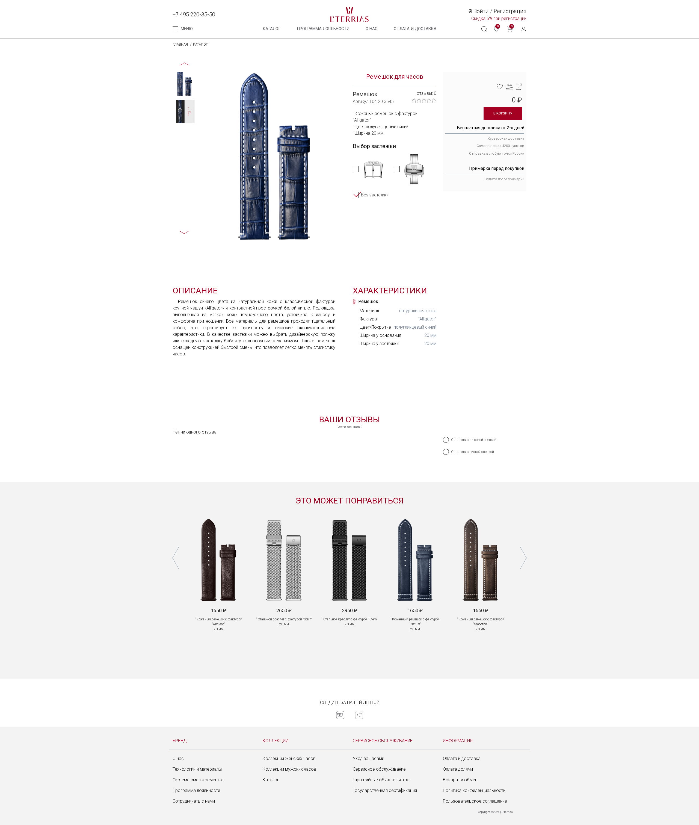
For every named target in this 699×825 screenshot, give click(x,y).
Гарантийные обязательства (381, 779)
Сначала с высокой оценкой (473, 440)
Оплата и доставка (462, 758)
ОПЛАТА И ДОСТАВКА (415, 28)
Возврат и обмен (460, 779)
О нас (372, 28)
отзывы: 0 (426, 93)
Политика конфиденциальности (474, 790)
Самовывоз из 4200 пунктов (500, 146)
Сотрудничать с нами (194, 801)
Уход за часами (368, 758)
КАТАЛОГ (200, 44)
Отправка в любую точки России (496, 153)
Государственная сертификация (385, 790)
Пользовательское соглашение (475, 801)
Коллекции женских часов (289, 758)
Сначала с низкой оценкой (472, 452)
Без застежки (375, 195)
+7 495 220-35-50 (194, 14)
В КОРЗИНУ (502, 113)
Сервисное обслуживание (379, 769)
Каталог (272, 28)
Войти (481, 11)
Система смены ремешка (198, 779)
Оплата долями (458, 769)
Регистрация (510, 11)
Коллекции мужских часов (289, 769)
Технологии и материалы (197, 769)
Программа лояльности (323, 28)
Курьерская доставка (506, 138)
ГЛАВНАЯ (180, 44)
